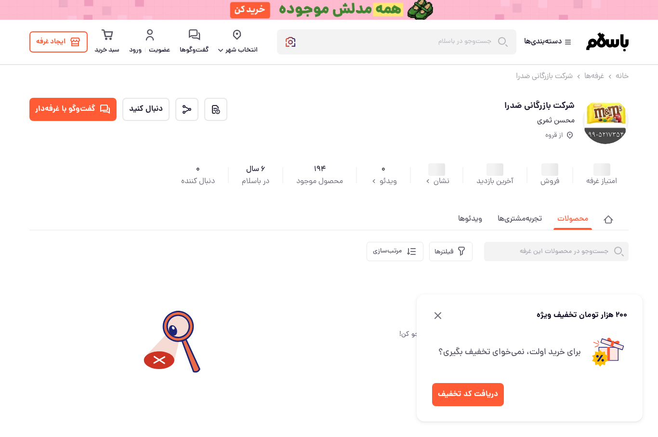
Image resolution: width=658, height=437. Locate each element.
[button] (608, 218)
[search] (619, 251)
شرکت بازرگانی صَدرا (544, 76)
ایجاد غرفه (51, 42)
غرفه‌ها (594, 76)
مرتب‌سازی (387, 251)
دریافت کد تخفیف (468, 394)
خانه (622, 76)
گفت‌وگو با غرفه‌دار (65, 109)
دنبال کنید (146, 109)
